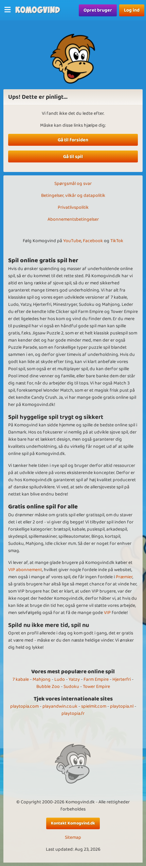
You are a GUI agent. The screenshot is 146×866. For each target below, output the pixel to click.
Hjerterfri (121, 679)
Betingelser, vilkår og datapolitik (73, 195)
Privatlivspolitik (73, 207)
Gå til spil (73, 156)
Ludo (59, 679)
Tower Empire (96, 686)
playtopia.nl (121, 706)
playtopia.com (24, 706)
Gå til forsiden (73, 140)
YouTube (72, 241)
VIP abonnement (25, 569)
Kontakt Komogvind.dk (73, 823)
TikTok (116, 241)
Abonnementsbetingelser (73, 219)
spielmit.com (93, 706)
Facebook (93, 241)
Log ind (132, 10)
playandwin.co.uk (59, 706)
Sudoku (71, 686)
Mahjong (42, 679)
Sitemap (73, 837)
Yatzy (74, 679)
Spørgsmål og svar (73, 183)
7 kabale (21, 679)
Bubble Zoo (48, 686)
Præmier (124, 577)
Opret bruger (98, 10)
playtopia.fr (73, 713)
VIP (107, 612)
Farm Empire (96, 679)
